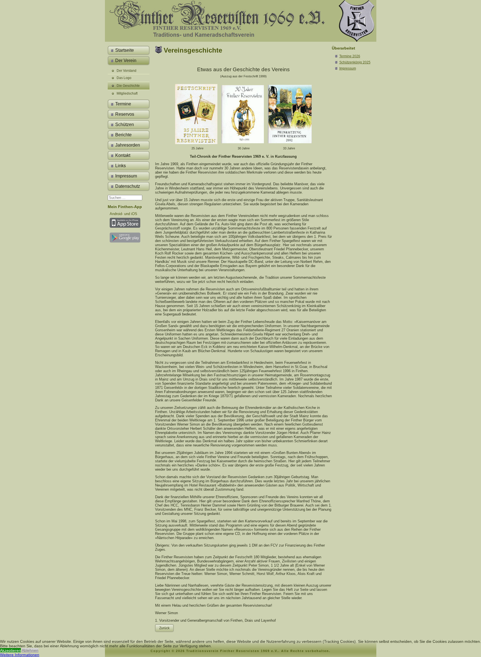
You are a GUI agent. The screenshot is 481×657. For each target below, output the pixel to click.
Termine (123, 104)
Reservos (124, 114)
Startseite (124, 50)
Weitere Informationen (19, 655)
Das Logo (124, 78)
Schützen (124, 124)
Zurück (164, 628)
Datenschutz (127, 186)
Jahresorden (127, 145)
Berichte (123, 134)
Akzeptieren (10, 650)
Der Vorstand (126, 71)
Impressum (126, 176)
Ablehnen (30, 650)
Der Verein (125, 60)
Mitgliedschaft (127, 93)
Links (120, 165)
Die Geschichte (128, 86)
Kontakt (122, 155)
